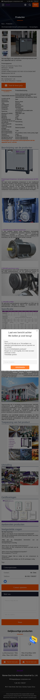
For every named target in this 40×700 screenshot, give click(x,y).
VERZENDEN (20, 367)
